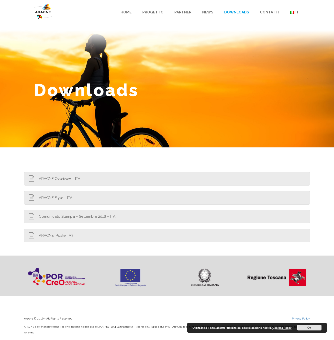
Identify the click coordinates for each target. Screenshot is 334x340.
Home (126, 12)
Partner (182, 12)
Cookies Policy (281, 328)
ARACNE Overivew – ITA (59, 178)
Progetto (153, 12)
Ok (309, 327)
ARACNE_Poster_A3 (56, 235)
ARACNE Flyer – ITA (55, 198)
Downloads (236, 12)
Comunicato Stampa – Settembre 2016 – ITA (77, 216)
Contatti (269, 12)
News (207, 12)
